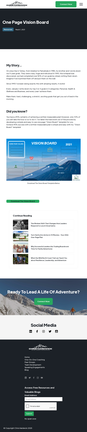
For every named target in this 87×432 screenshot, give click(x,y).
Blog (27, 370)
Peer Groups (30, 362)
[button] (81, 4)
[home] (17, 4)
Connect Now (43, 301)
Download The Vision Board (23, 201)
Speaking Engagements (35, 367)
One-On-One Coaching (35, 360)
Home (27, 357)
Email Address (31, 395)
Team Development (33, 365)
